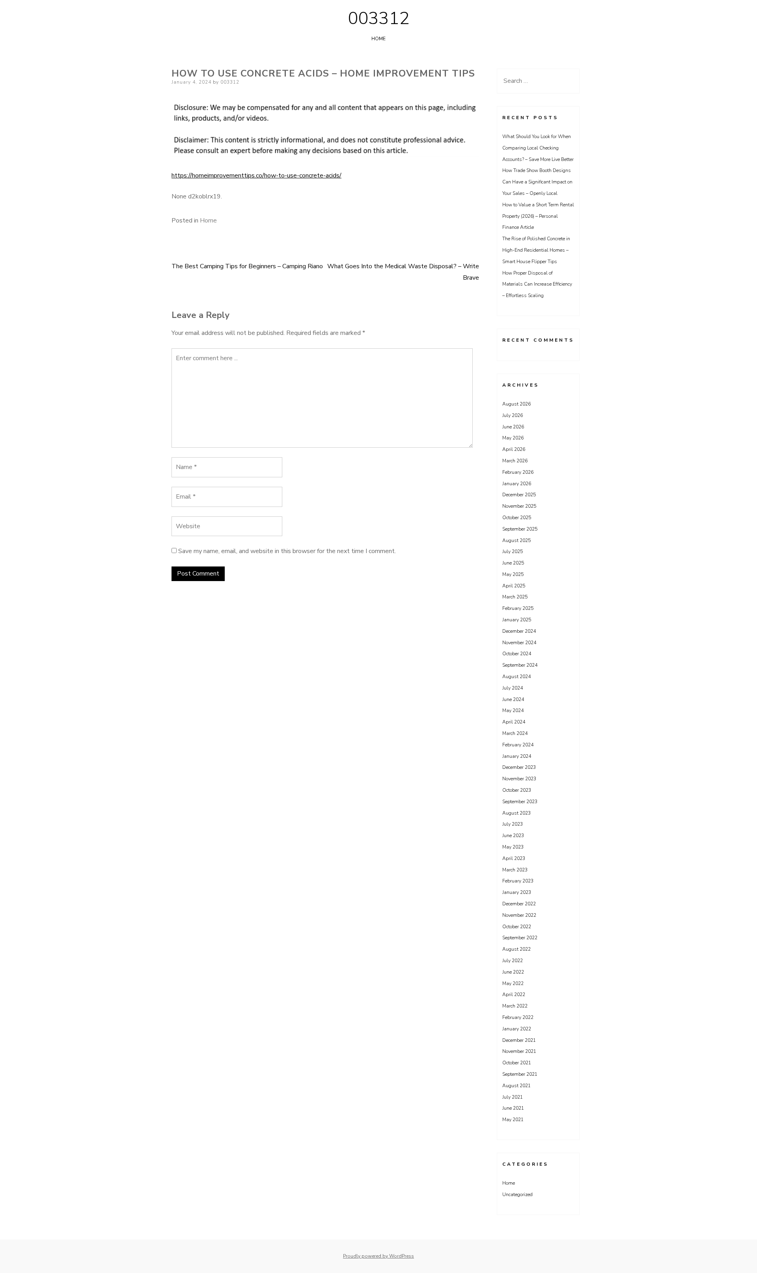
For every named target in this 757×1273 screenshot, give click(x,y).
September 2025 (519, 529)
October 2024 (516, 654)
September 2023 (519, 801)
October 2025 (516, 517)
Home (378, 39)
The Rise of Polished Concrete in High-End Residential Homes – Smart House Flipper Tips (536, 250)
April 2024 (513, 722)
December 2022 (519, 904)
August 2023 (516, 813)
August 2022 (516, 949)
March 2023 (515, 870)
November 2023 (519, 779)
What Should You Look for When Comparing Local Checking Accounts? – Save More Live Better (538, 148)
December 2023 (519, 767)
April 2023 (513, 858)
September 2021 (519, 1074)
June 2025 (513, 563)
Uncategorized (517, 1194)
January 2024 (516, 756)
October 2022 (516, 926)
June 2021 (513, 1108)
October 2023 (516, 790)
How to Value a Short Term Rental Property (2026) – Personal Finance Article (538, 216)
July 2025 (512, 551)
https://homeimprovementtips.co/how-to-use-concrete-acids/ (256, 175)
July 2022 (512, 960)
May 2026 (513, 438)
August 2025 (516, 540)
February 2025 (517, 608)
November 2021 (519, 1051)
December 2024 (519, 631)
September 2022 (519, 938)
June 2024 (513, 699)
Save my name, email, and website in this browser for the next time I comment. (287, 551)
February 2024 (517, 745)
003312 (378, 18)
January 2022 (516, 1029)
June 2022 (513, 972)
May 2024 (513, 710)
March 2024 (515, 733)
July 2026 (512, 415)
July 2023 (512, 824)
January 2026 (516, 483)
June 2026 (513, 427)
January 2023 (516, 892)
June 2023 (513, 835)
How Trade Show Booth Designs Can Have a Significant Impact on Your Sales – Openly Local (537, 181)
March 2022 (515, 1006)
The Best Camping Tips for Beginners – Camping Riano (247, 266)
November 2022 (519, 915)
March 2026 (515, 461)
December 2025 (519, 495)
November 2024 (519, 642)
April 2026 (513, 449)
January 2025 (516, 620)
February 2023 (517, 881)
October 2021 (516, 1063)
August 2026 (516, 404)
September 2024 (519, 665)
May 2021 (513, 1119)
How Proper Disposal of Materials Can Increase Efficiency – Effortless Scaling (537, 284)
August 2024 (516, 676)
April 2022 (513, 994)
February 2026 (517, 472)
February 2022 (517, 1017)
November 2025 (519, 506)
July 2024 (512, 688)
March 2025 (515, 597)
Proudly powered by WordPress (378, 1256)
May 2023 (513, 847)
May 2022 (513, 983)
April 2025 (513, 586)
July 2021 (512, 1097)
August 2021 (516, 1085)
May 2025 (513, 574)
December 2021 (519, 1040)
